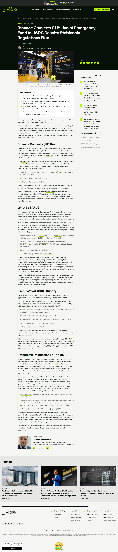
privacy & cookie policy (13, 545)
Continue (12, 548)
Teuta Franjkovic (6, 498)
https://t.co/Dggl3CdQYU (38, 178)
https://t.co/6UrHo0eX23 (50, 316)
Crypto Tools (73, 524)
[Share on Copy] (98, 63)
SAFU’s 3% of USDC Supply (89, 144)
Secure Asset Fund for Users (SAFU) (33, 151)
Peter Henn (48, 48)
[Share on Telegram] (92, 63)
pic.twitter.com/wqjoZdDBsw (41, 250)
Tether (42, 306)
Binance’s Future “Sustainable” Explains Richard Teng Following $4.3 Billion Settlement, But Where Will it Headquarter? (58, 493)
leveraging (50, 192)
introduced (53, 364)
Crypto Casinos (107, 514)
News (24, 18)
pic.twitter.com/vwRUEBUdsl (59, 405)
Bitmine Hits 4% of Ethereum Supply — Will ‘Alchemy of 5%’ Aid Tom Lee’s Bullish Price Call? (91, 109)
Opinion (56, 517)
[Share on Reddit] (87, 63)
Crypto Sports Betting (109, 520)
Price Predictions (75, 514)
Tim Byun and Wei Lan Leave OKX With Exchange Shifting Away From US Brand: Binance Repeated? (18, 493)
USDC (36, 18)
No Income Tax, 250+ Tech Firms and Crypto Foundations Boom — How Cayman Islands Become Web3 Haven (92, 123)
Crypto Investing (75, 520)
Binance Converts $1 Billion (90, 137)
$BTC (41, 236)
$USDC (54, 172)
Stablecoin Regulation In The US (90, 148)
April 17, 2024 (56, 409)
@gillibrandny (26, 395)
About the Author (37, 436)
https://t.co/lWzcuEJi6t (63, 319)
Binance (24, 162)
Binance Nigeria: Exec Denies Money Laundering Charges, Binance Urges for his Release (97, 493)
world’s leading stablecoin (61, 339)
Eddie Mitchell (84, 498)
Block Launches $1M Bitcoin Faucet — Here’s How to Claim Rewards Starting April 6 (92, 97)
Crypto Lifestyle (91, 517)
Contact (53, 530)
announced (63, 120)
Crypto (30, 18)
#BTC (52, 310)
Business (4, 488)
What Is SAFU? (86, 141)
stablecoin (49, 155)
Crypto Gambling (108, 517)
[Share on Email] (95, 63)
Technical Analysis (75, 517)
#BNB (61, 310)
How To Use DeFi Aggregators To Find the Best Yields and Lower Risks (91, 85)
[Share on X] (81, 63)
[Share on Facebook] (89, 63)
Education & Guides (92, 514)
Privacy (59, 530)
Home (19, 18)
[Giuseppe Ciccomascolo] (24, 442)
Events (89, 520)
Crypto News (57, 514)
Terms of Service (68, 530)
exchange (30, 133)
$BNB (57, 236)
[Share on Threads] (84, 63)
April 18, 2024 (41, 182)
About (47, 530)
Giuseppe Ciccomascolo (32, 48)
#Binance (23, 310)
